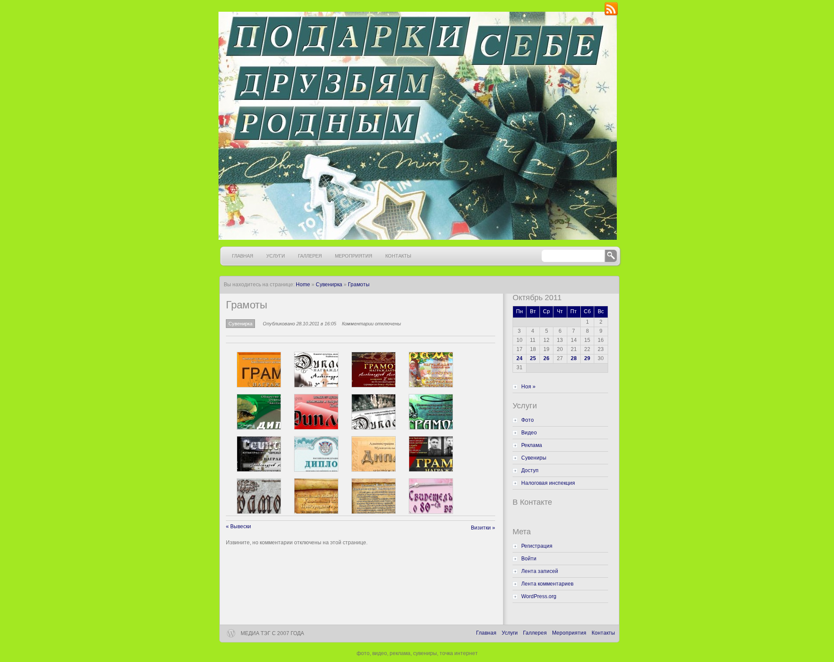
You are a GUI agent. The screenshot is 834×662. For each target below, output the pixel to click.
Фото (527, 420)
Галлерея (310, 255)
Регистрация (537, 546)
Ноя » (528, 387)
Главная (242, 255)
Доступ (530, 470)
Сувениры (533, 458)
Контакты (398, 255)
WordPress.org (538, 596)
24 (519, 358)
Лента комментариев (547, 584)
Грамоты (359, 284)
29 (587, 358)
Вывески (238, 526)
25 (533, 358)
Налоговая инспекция (548, 483)
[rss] (611, 14)
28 (574, 358)
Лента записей (539, 571)
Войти (528, 559)
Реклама (531, 445)
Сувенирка (329, 284)
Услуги (275, 255)
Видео (529, 433)
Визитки (483, 528)
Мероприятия (353, 255)
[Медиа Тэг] (416, 126)
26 (546, 358)
